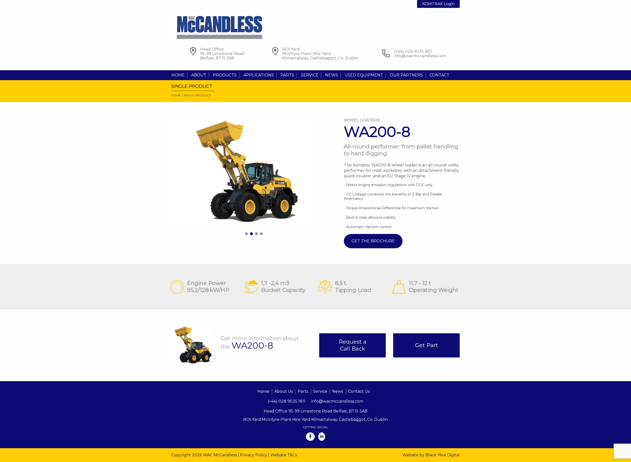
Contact (439, 75)
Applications (259, 75)
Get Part (426, 345)
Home (178, 75)
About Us (283, 391)
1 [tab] (246, 233)
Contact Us (359, 391)
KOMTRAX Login (438, 3)
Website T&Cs (283, 455)
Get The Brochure (373, 241)
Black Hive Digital (442, 455)
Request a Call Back (353, 345)
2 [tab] (251, 233)
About (198, 75)
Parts (287, 75)
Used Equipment (364, 75)
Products (225, 75)
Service (309, 75)
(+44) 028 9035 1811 (286, 401)
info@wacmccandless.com (420, 55)
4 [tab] (261, 233)
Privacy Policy (253, 455)
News (331, 75)
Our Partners (406, 75)
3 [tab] (256, 233)
